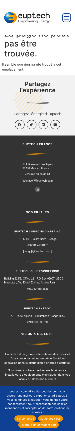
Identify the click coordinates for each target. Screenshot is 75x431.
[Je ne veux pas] (68, 408)
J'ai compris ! (25, 418)
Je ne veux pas (50, 418)
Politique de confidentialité (38, 424)
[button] (66, 17)
